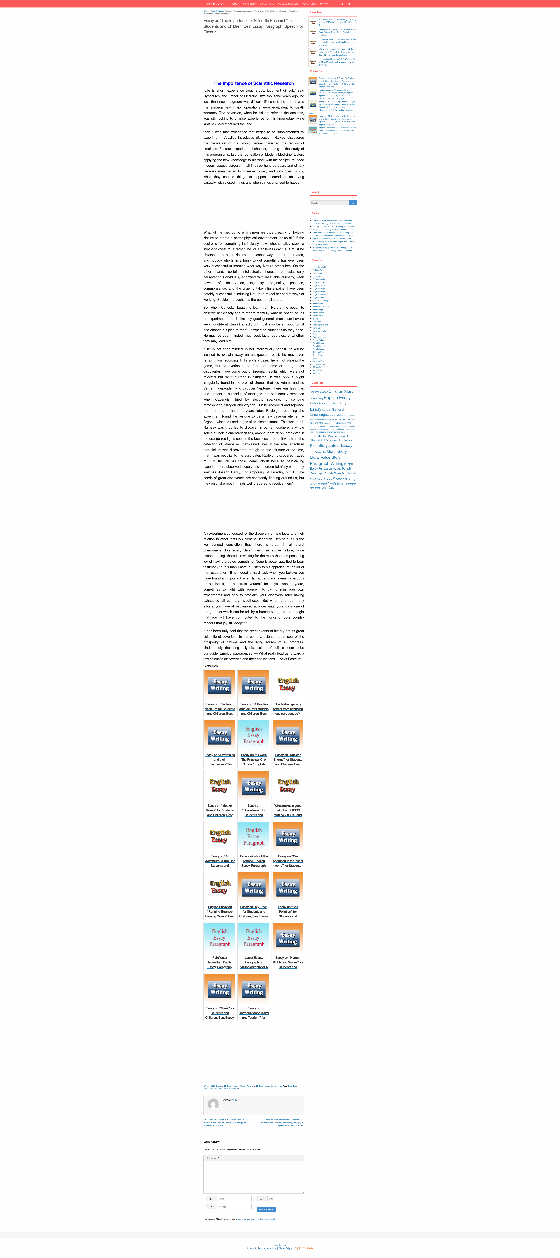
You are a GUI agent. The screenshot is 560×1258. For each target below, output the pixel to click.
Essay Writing (326, 410)
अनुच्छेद (313, 483)
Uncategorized (319, 364)
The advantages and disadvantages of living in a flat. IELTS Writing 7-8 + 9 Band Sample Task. (338, 22)
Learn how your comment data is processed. (256, 1218)
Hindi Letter (340, 436)
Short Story (317, 355)
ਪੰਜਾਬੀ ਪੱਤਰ (317, 373)
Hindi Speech (318, 312)
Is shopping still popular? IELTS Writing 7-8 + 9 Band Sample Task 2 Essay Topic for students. (337, 62)
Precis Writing (318, 339)
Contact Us (270, 1248)
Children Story (318, 270)
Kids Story (317, 321)
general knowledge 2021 (337, 415)
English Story (318, 297)
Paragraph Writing (225, 1088)
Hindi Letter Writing (321, 306)
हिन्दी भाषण (315, 488)
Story (315, 358)
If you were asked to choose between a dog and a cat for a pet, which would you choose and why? (337, 42)
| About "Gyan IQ (286, 1248)
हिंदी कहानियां (317, 367)
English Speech (264, 1086)
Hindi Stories (318, 315)
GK (318, 435)
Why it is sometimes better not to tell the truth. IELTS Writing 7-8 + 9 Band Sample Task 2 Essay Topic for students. (336, 52)
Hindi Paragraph (319, 309)
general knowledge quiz (338, 428)
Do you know (318, 276)
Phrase (315, 333)
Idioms (315, 318)
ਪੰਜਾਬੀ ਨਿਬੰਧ (317, 370)
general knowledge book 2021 (338, 423)
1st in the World (319, 267)
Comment (214, 1157)
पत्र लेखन (321, 483)
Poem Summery (319, 336)
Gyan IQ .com (214, 3)
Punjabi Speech (334, 473)
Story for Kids (318, 361)
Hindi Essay (318, 303)
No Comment (278, 1086)
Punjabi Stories (319, 349)
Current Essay (316, 398)
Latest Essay (213, 1088)
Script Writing (318, 352)
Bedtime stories (319, 392)
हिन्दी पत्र (352, 483)
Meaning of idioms (320, 324)
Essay (205, 1088)
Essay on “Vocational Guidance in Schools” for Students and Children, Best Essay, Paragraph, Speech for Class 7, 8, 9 (226, 1122)
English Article (319, 279)
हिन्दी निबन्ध (324, 3)
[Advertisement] (253, 58)
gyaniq (220, 1086)
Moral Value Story (320, 330)
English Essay (217, 11)
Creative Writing (319, 273)
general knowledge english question (324, 426)
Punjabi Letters (319, 346)
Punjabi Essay (309, 3)
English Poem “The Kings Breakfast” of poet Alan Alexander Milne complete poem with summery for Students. (337, 130)
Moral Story (249, 3)
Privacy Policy (254, 1248)
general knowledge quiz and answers (332, 430)
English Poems (267, 3)
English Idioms (319, 285)
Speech (235, 1088)
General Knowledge (288, 3)
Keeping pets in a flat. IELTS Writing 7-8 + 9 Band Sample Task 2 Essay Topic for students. (337, 32)
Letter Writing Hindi (318, 452)
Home (234, 3)
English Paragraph (247, 1086)
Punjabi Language (329, 468)
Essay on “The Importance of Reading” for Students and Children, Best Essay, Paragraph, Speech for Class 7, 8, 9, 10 (282, 1122)
